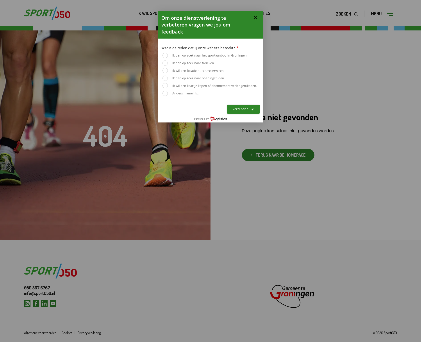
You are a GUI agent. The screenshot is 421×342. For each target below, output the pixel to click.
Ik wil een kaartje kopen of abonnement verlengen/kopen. (214, 86)
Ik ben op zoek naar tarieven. (193, 63)
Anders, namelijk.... (186, 93)
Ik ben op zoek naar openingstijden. (198, 78)
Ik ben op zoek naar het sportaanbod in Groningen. (210, 55)
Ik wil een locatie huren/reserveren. (198, 71)
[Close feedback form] (255, 17)
